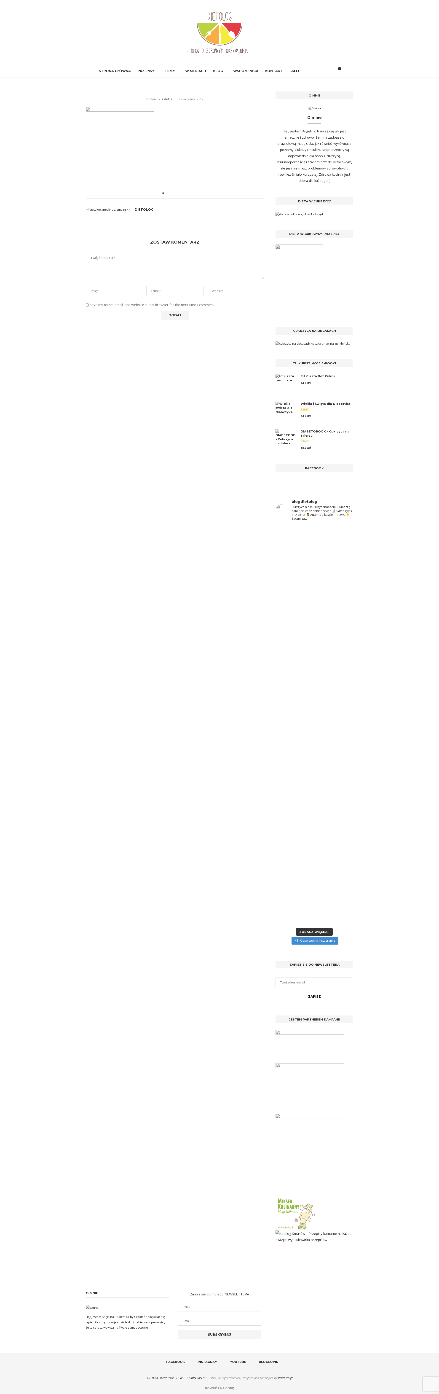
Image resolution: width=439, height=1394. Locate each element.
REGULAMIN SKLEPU (193, 1378)
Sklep (294, 71)
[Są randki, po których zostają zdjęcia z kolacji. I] (334, 811)
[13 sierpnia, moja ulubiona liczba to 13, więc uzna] (294, 585)
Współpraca (245, 71)
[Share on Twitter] (175, 193)
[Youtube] (318, 71)
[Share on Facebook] (171, 193)
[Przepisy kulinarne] (296, 1199)
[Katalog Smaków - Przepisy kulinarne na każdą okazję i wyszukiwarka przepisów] (314, 1233)
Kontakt (274, 71)
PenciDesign (285, 1378)
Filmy (170, 71)
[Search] (330, 71)
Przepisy (146, 71)
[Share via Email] (184, 193)
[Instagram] (313, 71)
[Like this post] (166, 193)
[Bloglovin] (323, 71)
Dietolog (166, 99)
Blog (218, 71)
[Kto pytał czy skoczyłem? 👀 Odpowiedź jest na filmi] (294, 723)
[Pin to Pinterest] (180, 193)
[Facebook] (308, 71)
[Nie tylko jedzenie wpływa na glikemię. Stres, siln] (334, 611)
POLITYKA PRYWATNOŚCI (161, 1378)
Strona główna (115, 71)
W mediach (195, 71)
